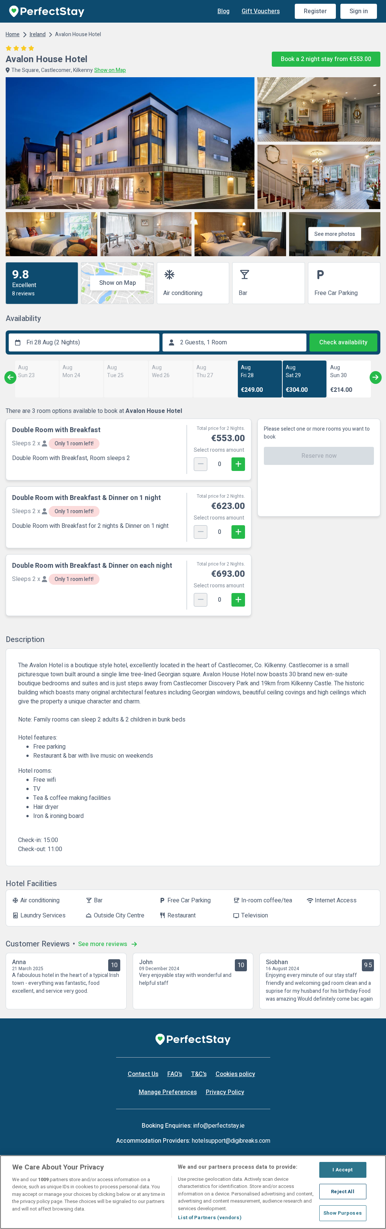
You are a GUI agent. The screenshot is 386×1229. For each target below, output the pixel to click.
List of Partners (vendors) (209, 1217)
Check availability (343, 342)
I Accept (342, 1169)
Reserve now (319, 455)
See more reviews (103, 944)
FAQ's (174, 1074)
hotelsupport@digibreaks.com (231, 1140)
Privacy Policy (225, 1092)
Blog (224, 11)
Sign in (358, 11)
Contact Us (143, 1074)
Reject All (342, 1191)
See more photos (334, 234)
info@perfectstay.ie (219, 1125)
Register (315, 11)
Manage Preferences (168, 1092)
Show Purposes (342, 1213)
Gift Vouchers (261, 11)
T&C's (199, 1074)
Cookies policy (235, 1074)
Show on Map (117, 282)
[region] (193, 1192)
